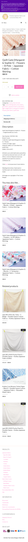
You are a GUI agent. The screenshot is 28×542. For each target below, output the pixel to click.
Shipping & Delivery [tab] (9, 118)
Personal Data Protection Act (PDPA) (11, 509)
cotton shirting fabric (11, 104)
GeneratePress (14, 539)
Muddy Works (6, 470)
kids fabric (21, 106)
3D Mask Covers (7, 481)
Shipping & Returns (7, 517)
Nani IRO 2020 (7, 455)
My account (5, 500)
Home (3, 29)
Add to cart (19, 87)
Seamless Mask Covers (9, 485)
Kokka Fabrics (6, 466)
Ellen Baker (6, 474)
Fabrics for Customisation (8, 507)
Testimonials (5, 502)
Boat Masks (6, 483)
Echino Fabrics (6, 468)
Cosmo (17, 29)
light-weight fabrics (7, 108)
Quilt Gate (16, 110)
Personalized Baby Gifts (8, 490)
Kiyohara (5, 461)
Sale (3, 492)
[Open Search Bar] (25, 22)
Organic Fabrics (7, 476)
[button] (23, 37)
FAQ (3, 519)
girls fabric (5, 106)
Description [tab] (7, 115)
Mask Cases (6, 487)
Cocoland (5, 459)
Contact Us (5, 521)
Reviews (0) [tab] (7, 122)
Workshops (5, 504)
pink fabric (10, 110)
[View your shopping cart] (21, 22)
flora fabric (20, 104)
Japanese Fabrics (10, 29)
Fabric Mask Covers (7, 479)
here (6, 164)
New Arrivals (16, 103)
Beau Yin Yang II (7, 457)
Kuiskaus (5, 472)
